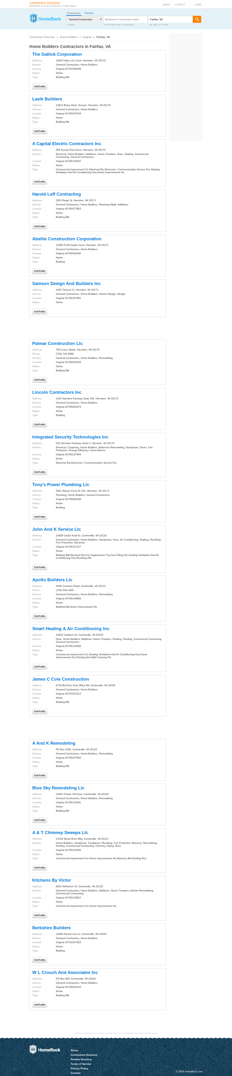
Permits (89, 13)
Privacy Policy (79, 1068)
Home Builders (69, 37)
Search (197, 19)
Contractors (73, 13)
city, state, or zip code (158, 25)
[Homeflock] (45, 19)
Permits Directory (81, 1059)
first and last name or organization (119, 25)
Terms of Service (81, 1063)
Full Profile (39, 86)
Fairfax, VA (103, 37)
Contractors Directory (42, 37)
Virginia (87, 37)
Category (71, 25)
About (166, 4)
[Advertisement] (97, 328)
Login (198, 4)
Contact (180, 4)
